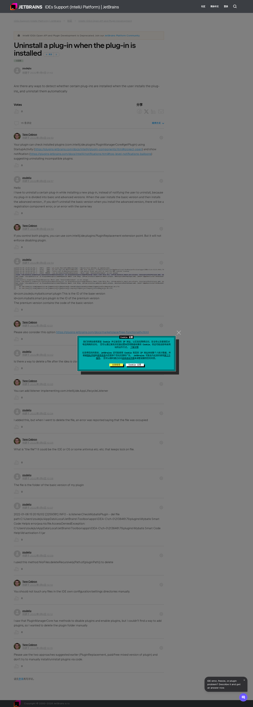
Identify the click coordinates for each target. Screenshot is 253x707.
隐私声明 (91, 355)
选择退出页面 (128, 358)
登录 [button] (226, 6)
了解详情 (134, 347)
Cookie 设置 (135, 364)
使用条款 (101, 355)
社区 (203, 6)
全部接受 (116, 364)
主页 (26, 6)
